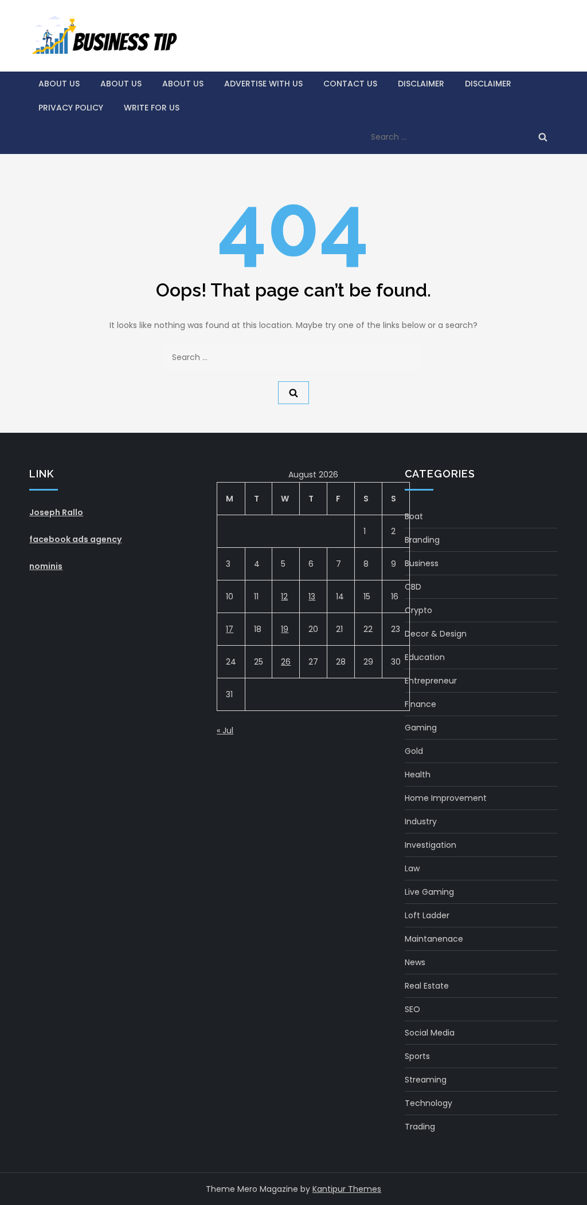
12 (284, 596)
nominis (45, 566)
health (418, 774)
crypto (418, 610)
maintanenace (434, 939)
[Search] (543, 137)
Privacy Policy (70, 107)
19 (284, 629)
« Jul (225, 730)
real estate (427, 985)
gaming (421, 727)
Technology (428, 1103)
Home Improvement (446, 798)
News (415, 962)
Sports (417, 1056)
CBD (413, 586)
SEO (412, 1009)
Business (422, 563)
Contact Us (350, 83)
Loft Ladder (427, 915)
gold (414, 751)
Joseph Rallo (56, 512)
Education (425, 657)
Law (412, 868)
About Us (59, 83)
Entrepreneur (431, 680)
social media (430, 1032)
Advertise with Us (263, 83)
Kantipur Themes (346, 1189)
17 (229, 629)
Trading (420, 1126)
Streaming (426, 1079)
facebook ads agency (75, 539)
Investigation (430, 845)
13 (311, 596)
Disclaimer (421, 83)
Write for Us (151, 107)
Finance (420, 704)
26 (286, 661)
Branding (422, 540)
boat (414, 516)
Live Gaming (429, 892)
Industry (421, 821)
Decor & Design (436, 633)
